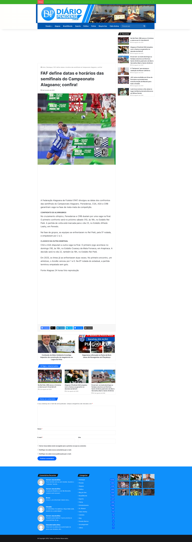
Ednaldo (49, 507)
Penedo (48, 26)
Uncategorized (83, 524)
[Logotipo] (96, 14)
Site (79, 437)
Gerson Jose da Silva (53, 480)
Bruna (48, 498)
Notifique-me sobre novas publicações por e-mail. (55, 454)
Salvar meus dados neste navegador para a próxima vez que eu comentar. (62, 446)
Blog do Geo (103, 26)
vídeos (81, 527)
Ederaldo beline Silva (53, 525)
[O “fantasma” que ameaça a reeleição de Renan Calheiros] (123, 71)
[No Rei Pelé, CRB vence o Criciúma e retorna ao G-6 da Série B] (50, 376)
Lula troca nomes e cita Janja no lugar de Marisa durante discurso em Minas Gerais (141, 91)
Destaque (49, 67)
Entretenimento (84, 505)
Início (43, 67)
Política (85, 26)
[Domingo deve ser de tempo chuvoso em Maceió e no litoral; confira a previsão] (148, 484)
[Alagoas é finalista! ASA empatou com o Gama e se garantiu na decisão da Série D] (76, 376)
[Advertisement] (77, 46)
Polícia (93, 26)
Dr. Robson (82, 508)
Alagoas (57, 26)
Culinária (81, 515)
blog (80, 518)
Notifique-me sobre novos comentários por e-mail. (55, 450)
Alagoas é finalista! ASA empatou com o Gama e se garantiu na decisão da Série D (76, 387)
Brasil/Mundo (67, 26)
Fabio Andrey (114, 26)
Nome (40, 429)
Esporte (78, 26)
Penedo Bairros (83, 521)
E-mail (40, 437)
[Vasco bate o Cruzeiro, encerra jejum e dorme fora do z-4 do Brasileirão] (136, 492)
